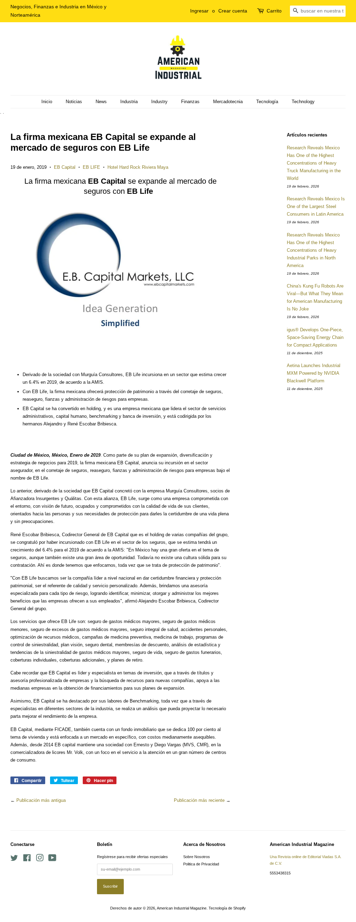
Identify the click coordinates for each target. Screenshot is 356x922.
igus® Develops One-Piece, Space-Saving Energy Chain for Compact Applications (315, 337)
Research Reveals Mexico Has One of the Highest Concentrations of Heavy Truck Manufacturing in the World (314, 163)
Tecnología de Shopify (227, 908)
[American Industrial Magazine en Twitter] (14, 859)
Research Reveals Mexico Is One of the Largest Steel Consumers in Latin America (316, 206)
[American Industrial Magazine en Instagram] (39, 859)
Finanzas (190, 101)
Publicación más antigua (41, 800)
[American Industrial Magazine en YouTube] (52, 859)
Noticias (74, 101)
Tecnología (267, 101)
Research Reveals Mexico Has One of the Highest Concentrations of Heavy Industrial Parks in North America (313, 250)
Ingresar (199, 11)
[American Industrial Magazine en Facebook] (27, 859)
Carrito (274, 11)
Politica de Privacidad (201, 864)
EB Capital (64, 167)
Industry (159, 101)
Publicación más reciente (199, 800)
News (101, 101)
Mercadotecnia (228, 101)
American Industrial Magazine (182, 908)
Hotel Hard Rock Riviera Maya (137, 167)
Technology (303, 101)
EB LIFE (91, 167)
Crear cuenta (232, 11)
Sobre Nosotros (196, 857)
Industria (129, 101)
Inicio (46, 101)
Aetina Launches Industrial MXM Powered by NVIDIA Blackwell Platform (313, 373)
